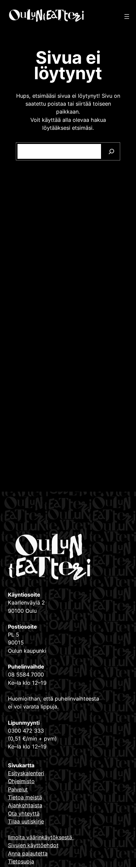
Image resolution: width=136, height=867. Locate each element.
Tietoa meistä (25, 797)
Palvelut (18, 789)
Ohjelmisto (21, 781)
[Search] (111, 151)
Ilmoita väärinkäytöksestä (41, 837)
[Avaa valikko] (127, 16)
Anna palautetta (28, 853)
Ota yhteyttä (24, 813)
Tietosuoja (21, 861)
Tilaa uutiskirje (26, 821)
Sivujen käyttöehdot (33, 845)
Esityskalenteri (26, 773)
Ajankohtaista (25, 805)
